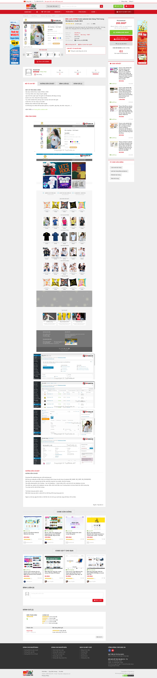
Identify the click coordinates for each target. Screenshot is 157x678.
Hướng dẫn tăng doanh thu (60, 658)
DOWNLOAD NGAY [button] (122, 32)
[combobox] (53, 6)
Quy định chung (53, 671)
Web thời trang (115, 178)
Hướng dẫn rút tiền (57, 656)
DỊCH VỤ (125, 12)
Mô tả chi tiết (30, 83)
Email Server (84, 656)
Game (93, 12)
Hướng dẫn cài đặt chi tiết (40, 109)
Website (57, 12)
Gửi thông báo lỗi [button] (71, 44)
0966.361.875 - (50, 673)
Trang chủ (25, 16)
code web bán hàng (116, 167)
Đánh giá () (78, 83)
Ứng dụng (82, 12)
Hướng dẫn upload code (59, 652)
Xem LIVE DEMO (43, 61)
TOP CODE (46, 12)
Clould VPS (84, 654)
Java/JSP (90, 531)
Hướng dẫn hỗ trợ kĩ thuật (31, 654)
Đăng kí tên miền (85, 650)
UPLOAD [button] (130, 6)
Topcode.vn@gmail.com (64, 673)
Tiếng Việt (28, 1)
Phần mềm (69, 12)
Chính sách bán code (58, 650)
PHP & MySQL (49, 531)
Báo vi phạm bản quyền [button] (85, 44)
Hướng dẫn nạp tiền (29, 652)
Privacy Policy (45, 675)
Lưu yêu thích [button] (121, 43)
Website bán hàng (116, 174)
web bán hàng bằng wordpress (119, 171)
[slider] (69, 23)
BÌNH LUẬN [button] (98, 600)
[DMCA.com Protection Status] (128, 675)
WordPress (77, 32)
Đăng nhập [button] (124, 1)
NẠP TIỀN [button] (119, 6)
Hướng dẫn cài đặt (47, 83)
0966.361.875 (39, 1)
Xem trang (39, 74)
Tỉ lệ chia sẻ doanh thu (58, 654)
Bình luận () (64, 83)
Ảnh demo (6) (43, 49)
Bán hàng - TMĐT (85, 34)
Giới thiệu (44, 671)
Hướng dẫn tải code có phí (31, 650)
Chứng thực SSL (85, 658)
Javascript (27, 531)
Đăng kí (131, 1)
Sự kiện (61, 671)
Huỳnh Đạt (29, 630)
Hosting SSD (84, 652)
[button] (121, 38)
